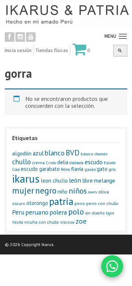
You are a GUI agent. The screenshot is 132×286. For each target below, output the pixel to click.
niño (62, 191)
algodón (22, 153)
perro (79, 203)
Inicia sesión (18, 50)
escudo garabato (40, 168)
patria (61, 201)
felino (65, 169)
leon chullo (54, 180)
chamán (101, 154)
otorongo (37, 202)
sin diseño (95, 213)
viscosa (67, 222)
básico (87, 154)
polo (76, 211)
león (75, 180)
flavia (77, 168)
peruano (36, 212)
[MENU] (122, 37)
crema (38, 162)
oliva (103, 191)
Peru (18, 212)
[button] (120, 50)
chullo (21, 161)
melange (104, 180)
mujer (23, 190)
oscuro (18, 203)
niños (78, 191)
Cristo (51, 162)
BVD (73, 153)
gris (112, 169)
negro (45, 190)
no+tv (92, 192)
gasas (90, 169)
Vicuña (17, 222)
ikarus (26, 179)
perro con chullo (102, 203)
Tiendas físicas (52, 50)
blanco (55, 152)
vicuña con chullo (41, 222)
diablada (76, 162)
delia (62, 162)
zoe (81, 220)
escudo (94, 162)
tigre (110, 213)
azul (38, 153)
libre (87, 180)
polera (58, 212)
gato (102, 168)
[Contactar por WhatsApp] (112, 266)
